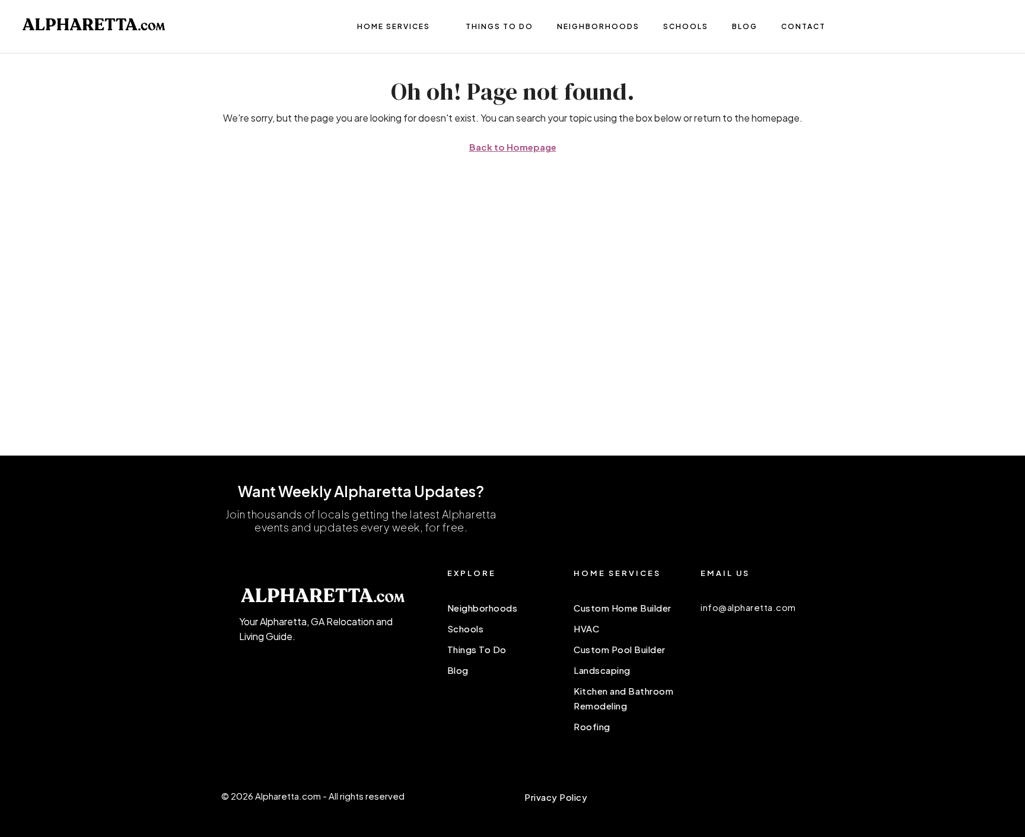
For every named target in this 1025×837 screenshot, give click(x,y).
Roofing (592, 726)
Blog (744, 26)
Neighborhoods (598, 26)
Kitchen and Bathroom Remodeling (623, 698)
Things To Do (499, 26)
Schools (685, 26)
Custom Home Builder (622, 607)
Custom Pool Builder (620, 649)
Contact (803, 26)
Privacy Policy (555, 797)
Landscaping (602, 670)
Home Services (393, 26)
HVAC (586, 628)
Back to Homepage (512, 146)
